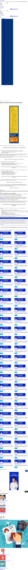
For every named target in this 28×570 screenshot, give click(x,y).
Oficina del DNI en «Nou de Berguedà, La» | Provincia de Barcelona (21, 283)
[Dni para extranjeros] (14, 534)
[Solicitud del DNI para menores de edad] (2, 551)
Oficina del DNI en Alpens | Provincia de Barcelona (20, 359)
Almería (4, 23)
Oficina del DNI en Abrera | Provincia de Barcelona (20, 340)
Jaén (3, 50)
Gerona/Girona (5, 48)
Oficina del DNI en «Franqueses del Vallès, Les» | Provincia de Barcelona (21, 245)
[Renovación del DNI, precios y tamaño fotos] (2, 558)
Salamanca (4, 70)
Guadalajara (4, 56)
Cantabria (4, 33)
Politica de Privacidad (2, 569)
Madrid (4, 52)
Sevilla (4, 68)
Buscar (1, 490)
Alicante (4, 22)
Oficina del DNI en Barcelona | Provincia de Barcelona (21, 435)
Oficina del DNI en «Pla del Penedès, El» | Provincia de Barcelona (6, 302)
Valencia (4, 64)
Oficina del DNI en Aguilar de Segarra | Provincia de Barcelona (5, 349)
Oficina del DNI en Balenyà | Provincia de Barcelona (6, 425)
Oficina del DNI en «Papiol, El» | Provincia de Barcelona (21, 292)
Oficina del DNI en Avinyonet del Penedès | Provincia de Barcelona (6, 406)
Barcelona (4, 28)
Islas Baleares (4, 49)
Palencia (4, 30)
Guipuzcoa (4, 27)
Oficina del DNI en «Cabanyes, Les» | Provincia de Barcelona (6, 245)
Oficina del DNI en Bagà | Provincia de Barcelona (20, 416)
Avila (3, 39)
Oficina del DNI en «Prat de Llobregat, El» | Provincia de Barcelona (6, 321)
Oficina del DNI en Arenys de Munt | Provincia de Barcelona (6, 378)
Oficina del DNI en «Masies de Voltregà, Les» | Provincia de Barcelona (21, 273)
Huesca (4, 43)
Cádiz (3, 32)
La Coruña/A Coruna (5, 21)
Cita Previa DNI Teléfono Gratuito (4, 500)
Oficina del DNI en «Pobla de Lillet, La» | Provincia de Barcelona (6, 311)
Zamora (4, 34)
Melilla (4, 62)
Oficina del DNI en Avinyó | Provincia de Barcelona (20, 397)
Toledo (4, 79)
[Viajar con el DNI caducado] (2, 564)
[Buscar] (0, 2)
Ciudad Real (4, 37)
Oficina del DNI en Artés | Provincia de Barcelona (20, 387)
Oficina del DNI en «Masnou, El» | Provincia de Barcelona (6, 283)
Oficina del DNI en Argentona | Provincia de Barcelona (6, 387)
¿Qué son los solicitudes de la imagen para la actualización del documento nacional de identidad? (14, 117)
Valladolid (4, 35)
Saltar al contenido (2, 0)
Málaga (4, 73)
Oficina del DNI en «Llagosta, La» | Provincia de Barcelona (21, 264)
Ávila (3, 25)
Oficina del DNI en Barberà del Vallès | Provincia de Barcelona (5, 435)
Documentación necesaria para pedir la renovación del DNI (14, 111)
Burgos (4, 29)
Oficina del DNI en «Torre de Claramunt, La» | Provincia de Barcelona (6, 340)
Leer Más (1, 239)
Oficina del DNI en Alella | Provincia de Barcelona (5, 359)
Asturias (4, 24)
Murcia (4, 63)
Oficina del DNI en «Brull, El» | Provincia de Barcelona (21, 235)
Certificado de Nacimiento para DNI (4, 519)
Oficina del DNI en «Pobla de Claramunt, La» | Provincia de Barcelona (21, 302)
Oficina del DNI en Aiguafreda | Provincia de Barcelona (21, 349)
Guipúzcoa (4, 45)
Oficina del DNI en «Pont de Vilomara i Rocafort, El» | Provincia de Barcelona (20, 311)
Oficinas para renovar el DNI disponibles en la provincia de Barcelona (13, 131)
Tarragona (4, 51)
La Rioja (4, 40)
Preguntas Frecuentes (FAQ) (14, 126)
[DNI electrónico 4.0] (2, 504)
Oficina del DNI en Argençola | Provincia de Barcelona (21, 378)
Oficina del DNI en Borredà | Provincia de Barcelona (6, 463)
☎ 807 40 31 (13, 9)
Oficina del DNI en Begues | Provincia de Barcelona (6, 444)
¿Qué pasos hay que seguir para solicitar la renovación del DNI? (14, 114)
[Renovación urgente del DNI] (2, 510)
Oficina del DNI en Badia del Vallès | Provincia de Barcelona (6, 416)
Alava (3, 19)
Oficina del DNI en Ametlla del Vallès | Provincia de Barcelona (5, 368)
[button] (16, 107)
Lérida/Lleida (4, 47)
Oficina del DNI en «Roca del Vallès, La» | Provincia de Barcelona (20, 330)
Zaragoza (4, 44)
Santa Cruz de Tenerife (5, 71)
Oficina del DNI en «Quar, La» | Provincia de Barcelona (6, 330)
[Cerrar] (1, 5)
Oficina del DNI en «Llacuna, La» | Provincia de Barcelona (6, 264)
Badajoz (4, 55)
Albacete (4, 60)
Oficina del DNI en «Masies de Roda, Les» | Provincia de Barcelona (6, 273)
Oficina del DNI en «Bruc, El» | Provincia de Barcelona (6, 235)
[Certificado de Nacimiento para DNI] (2, 516)
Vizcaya (4, 26)
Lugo (3, 20)
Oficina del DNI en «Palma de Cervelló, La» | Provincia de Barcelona (6, 292)
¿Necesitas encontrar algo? (3, 469)
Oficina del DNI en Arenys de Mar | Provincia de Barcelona (21, 368)
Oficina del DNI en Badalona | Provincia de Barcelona (21, 406)
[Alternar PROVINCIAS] (12, 18)
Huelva (4, 46)
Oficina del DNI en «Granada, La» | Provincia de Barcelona (21, 254)
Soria (3, 75)
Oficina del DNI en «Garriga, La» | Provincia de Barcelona (6, 254)
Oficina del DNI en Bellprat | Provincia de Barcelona (20, 444)
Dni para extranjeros (2, 548)
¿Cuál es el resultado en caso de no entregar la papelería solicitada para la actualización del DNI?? (14, 121)
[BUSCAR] (26, 471)
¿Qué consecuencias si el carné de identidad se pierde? (14, 125)
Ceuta (3, 36)
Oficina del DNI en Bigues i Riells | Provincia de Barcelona (21, 454)
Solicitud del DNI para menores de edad (4, 554)
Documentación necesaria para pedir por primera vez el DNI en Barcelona (14, 129)
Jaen (3, 69)
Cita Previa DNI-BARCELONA (13, 109)
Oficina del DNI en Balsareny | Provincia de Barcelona (21, 425)
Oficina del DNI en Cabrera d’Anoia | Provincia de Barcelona (20, 463)
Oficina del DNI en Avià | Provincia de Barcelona (5, 397)
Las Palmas (4, 54)
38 (17, 9)
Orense (4, 66)
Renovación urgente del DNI (3, 513)
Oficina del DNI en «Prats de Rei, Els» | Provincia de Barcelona (20, 321)
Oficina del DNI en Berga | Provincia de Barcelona (5, 454)
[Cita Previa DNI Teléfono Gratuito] (2, 497)
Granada (4, 42)
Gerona (4, 41)
